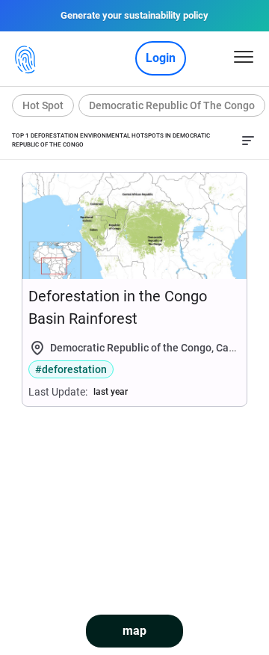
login (161, 58)
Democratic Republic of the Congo (172, 105)
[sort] (248, 141)
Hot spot (43, 105)
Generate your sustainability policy (134, 15)
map (134, 631)
